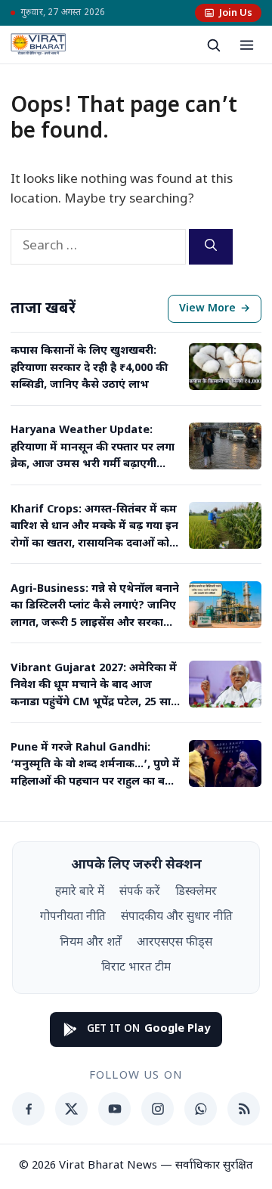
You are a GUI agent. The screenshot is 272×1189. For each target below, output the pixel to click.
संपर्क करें (139, 891)
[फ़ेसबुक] (28, 1109)
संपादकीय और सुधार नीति (177, 916)
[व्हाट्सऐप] (200, 1109)
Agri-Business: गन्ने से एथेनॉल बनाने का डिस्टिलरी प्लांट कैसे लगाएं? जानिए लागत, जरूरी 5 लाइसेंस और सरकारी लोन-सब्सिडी (95, 607)
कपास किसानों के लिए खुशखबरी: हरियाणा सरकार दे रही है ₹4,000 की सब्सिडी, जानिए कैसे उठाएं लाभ (89, 368)
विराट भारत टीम (136, 967)
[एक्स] (71, 1109)
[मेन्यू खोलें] (246, 44)
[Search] (211, 247)
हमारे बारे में (79, 891)
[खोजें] (213, 44)
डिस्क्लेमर (196, 891)
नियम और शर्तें (91, 942)
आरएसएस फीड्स (174, 942)
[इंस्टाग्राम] (157, 1109)
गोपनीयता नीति (73, 916)
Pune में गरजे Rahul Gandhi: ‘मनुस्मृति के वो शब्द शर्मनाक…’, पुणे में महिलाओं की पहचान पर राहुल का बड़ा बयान (95, 766)
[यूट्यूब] (114, 1109)
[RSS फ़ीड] (243, 1109)
